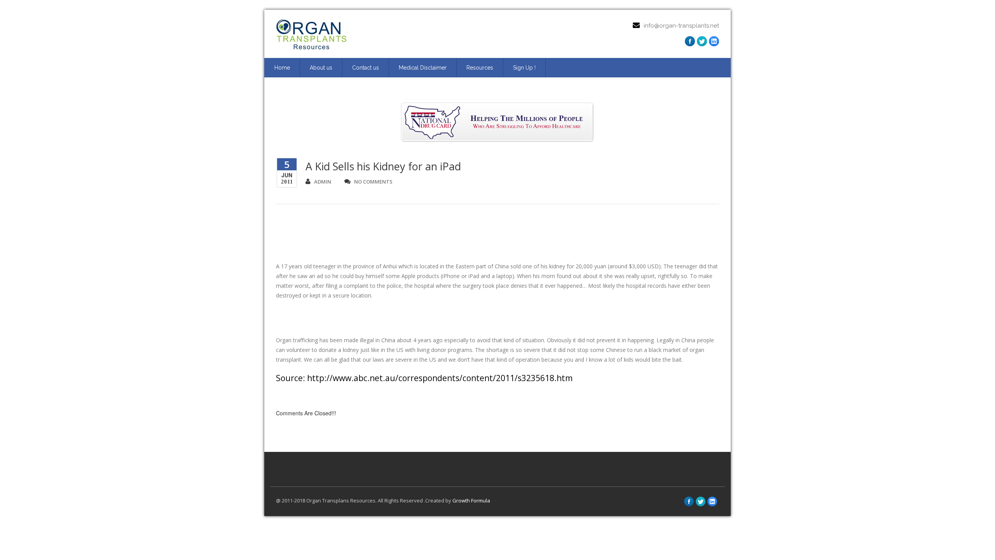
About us (321, 68)
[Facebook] (690, 41)
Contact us (365, 68)
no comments (373, 181)
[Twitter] (702, 41)
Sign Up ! (524, 68)
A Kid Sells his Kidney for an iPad (383, 166)
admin (322, 181)
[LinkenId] (714, 41)
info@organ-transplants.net (681, 25)
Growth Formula (471, 500)
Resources (479, 68)
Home (282, 68)
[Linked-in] (712, 501)
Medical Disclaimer (423, 68)
